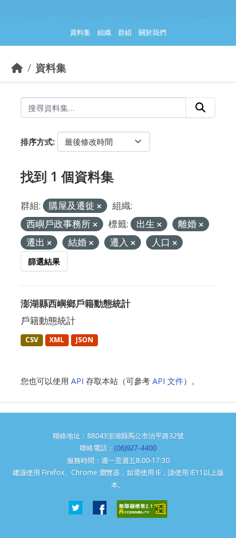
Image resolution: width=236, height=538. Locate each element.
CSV (31, 340)
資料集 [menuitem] (80, 32)
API (77, 380)
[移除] (99, 206)
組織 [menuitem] (104, 32)
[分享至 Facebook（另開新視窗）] (99, 509)
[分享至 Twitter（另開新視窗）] (75, 509)
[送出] (200, 107)
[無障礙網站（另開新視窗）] (142, 509)
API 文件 (167, 380)
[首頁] (17, 67)
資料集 (51, 67)
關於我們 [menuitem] (152, 32)
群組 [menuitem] (125, 32)
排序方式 (37, 141)
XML (56, 340)
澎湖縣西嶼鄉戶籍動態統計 (76, 303)
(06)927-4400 (135, 448)
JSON (84, 340)
